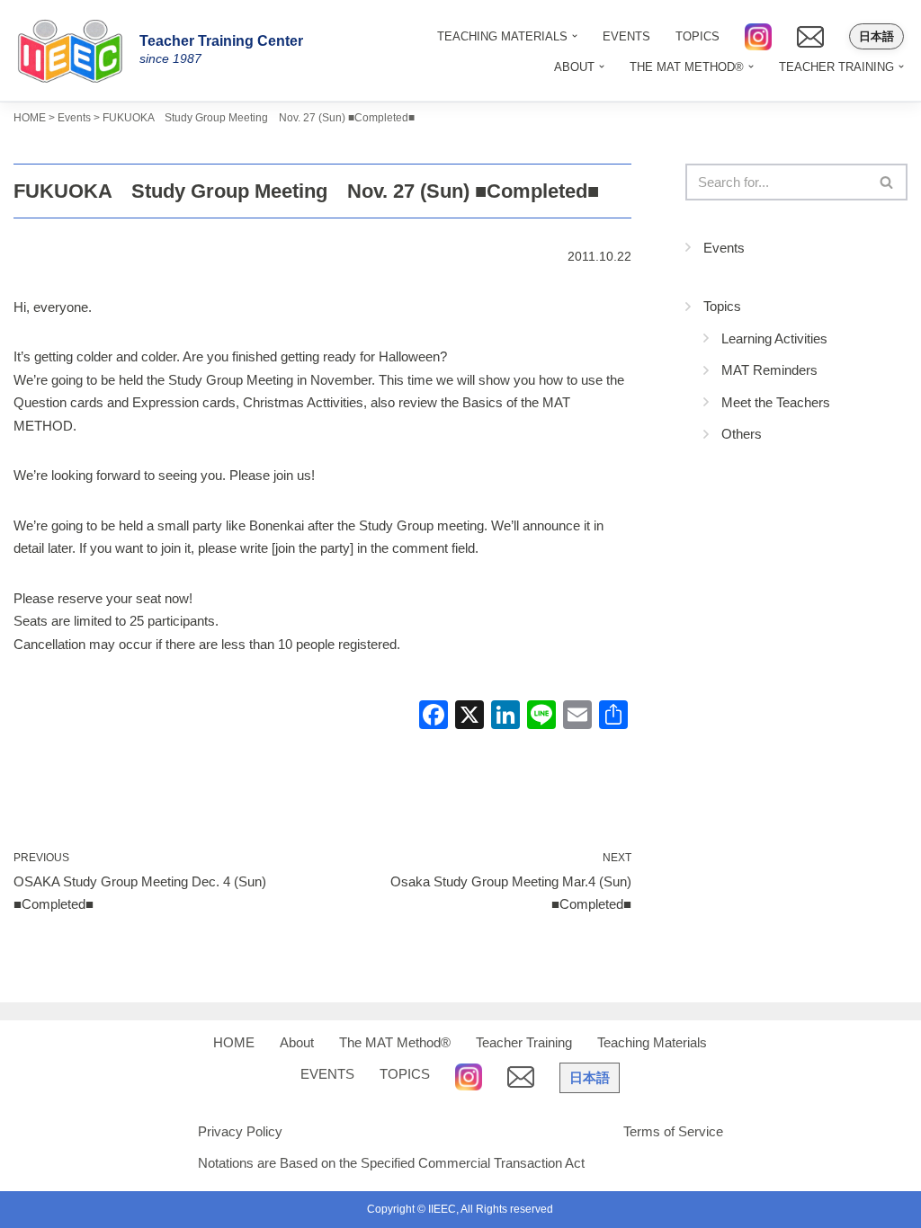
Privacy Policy (240, 1131)
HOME (234, 1042)
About (297, 1042)
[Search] (887, 182)
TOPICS (697, 36)
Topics (722, 306)
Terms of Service (673, 1131)
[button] (601, 66)
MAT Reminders (769, 370)
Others (741, 433)
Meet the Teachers (775, 402)
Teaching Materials (652, 1042)
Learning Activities (774, 338)
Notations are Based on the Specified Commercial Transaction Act (391, 1162)
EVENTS (626, 36)
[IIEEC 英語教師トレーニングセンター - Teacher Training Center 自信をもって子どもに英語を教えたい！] (76, 50)
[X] (469, 717)
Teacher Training (524, 1042)
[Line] (541, 717)
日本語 (876, 36)
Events (724, 247)
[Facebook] (434, 717)
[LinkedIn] (505, 717)
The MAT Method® (395, 1042)
